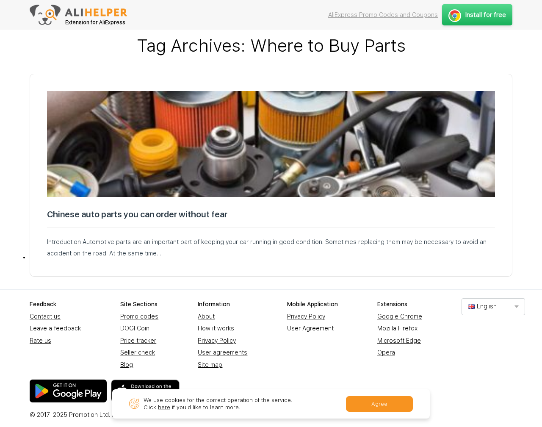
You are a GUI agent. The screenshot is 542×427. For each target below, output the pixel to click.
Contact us (45, 316)
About (206, 316)
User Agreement (310, 328)
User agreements (222, 352)
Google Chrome (399, 316)
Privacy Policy (217, 340)
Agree (379, 404)
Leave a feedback (55, 328)
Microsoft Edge (399, 340)
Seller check (137, 352)
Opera (386, 352)
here (164, 407)
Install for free (485, 15)
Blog (126, 364)
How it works (216, 328)
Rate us (40, 340)
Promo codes (139, 316)
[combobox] (493, 306)
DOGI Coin (134, 328)
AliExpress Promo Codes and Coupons (383, 14)
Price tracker (138, 340)
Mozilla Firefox (397, 328)
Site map (210, 364)
